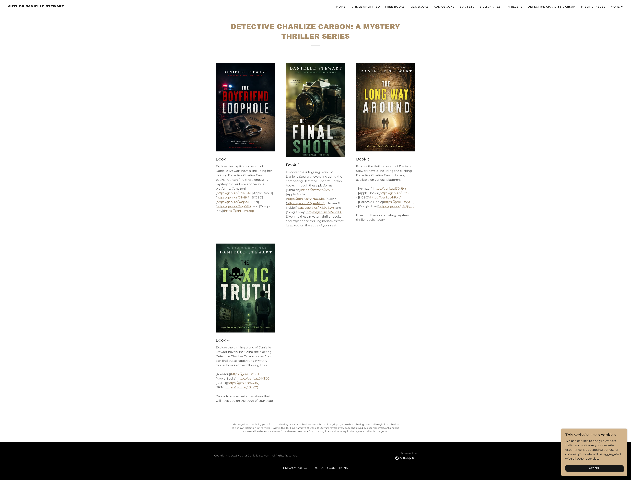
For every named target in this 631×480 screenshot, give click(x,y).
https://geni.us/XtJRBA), (234, 193)
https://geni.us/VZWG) (241, 387)
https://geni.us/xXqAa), (233, 202)
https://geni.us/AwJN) (243, 383)
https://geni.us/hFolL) (386, 197)
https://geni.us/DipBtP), (234, 197)
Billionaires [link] (490, 6)
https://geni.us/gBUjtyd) (396, 206)
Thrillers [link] (514, 6)
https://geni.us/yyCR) (399, 202)
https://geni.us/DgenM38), (306, 203)
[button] (617, 7)
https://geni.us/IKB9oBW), (316, 207)
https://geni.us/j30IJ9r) (390, 188)
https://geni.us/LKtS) (395, 193)
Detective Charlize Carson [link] (552, 6)
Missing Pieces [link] (593, 6)
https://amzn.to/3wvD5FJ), (320, 190)
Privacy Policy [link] (295, 467)
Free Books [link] (395, 6)
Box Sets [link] (467, 6)
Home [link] (341, 6)
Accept (594, 468)
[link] (36, 6)
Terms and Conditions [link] (329, 467)
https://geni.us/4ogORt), (234, 206)
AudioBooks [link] (444, 6)
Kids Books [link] (419, 6)
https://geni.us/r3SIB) (246, 374)
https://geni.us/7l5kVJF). (324, 212)
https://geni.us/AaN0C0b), (306, 199)
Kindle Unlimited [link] (365, 6)
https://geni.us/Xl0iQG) (254, 378)
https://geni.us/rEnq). (239, 211)
